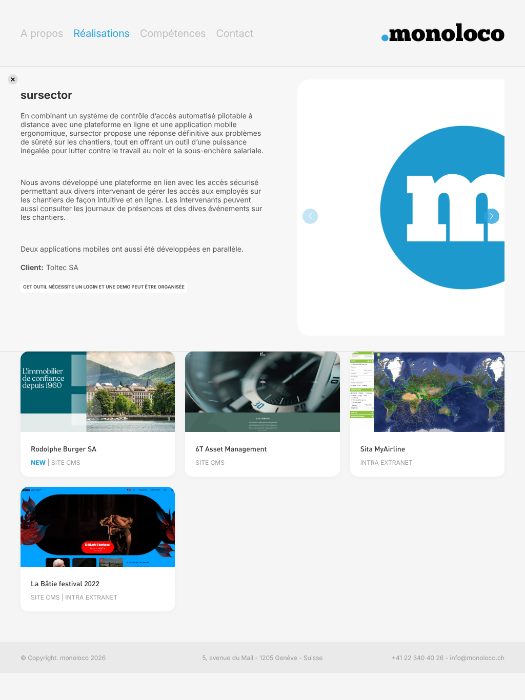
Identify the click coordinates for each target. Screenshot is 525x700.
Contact (234, 33)
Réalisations (101, 33)
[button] (491, 216)
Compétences (173, 33)
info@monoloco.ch (477, 658)
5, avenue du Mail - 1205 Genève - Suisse (263, 658)
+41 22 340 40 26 (417, 658)
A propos (42, 33)
